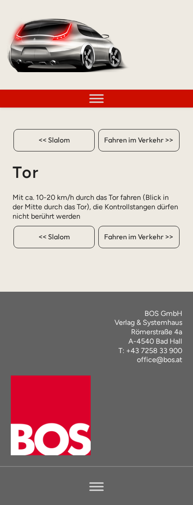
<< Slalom (54, 139)
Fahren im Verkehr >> (138, 139)
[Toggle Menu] (96, 98)
